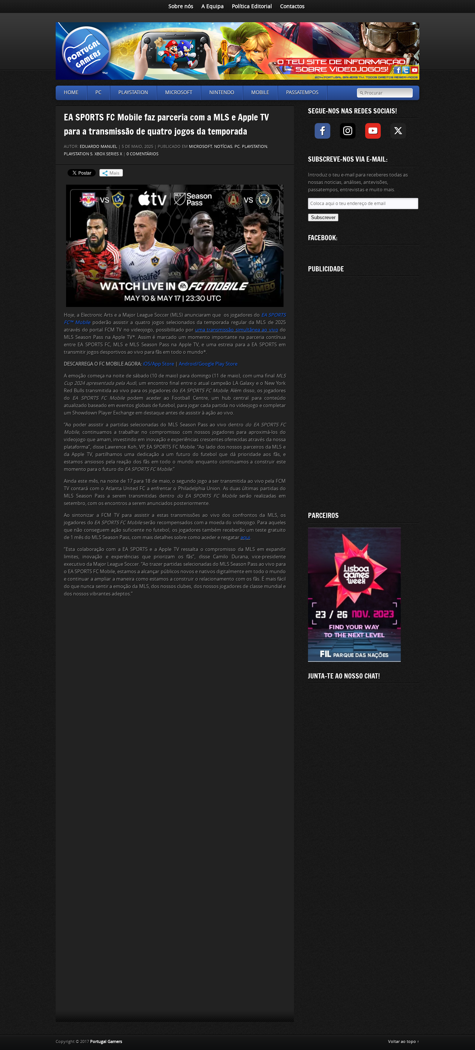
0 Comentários (142, 154)
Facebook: (323, 237)
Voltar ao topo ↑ (403, 1041)
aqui (245, 537)
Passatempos (302, 92)
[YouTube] (373, 131)
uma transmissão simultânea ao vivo (236, 330)
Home (71, 92)
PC (98, 92)
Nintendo (221, 92)
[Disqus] (175, 706)
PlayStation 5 (78, 154)
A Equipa (213, 6)
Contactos (292, 6)
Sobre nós (180, 6)
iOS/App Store (158, 364)
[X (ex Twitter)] (398, 131)
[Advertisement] (363, 392)
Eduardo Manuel (98, 146)
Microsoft (178, 92)
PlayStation (133, 92)
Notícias (223, 146)
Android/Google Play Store (208, 364)
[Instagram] (348, 131)
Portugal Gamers (106, 1041)
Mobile (260, 92)
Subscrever (323, 217)
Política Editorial (252, 6)
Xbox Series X (108, 154)
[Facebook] (322, 131)
